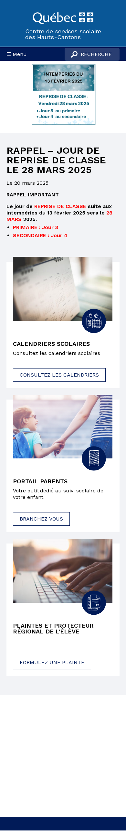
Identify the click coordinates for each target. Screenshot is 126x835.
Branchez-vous (41, 519)
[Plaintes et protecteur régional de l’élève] (62, 570)
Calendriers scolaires (51, 344)
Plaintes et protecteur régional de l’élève (53, 628)
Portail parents (40, 481)
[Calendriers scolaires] (62, 289)
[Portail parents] (62, 426)
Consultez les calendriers (59, 375)
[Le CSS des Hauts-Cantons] (63, 17)
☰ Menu (16, 54)
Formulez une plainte (52, 662)
